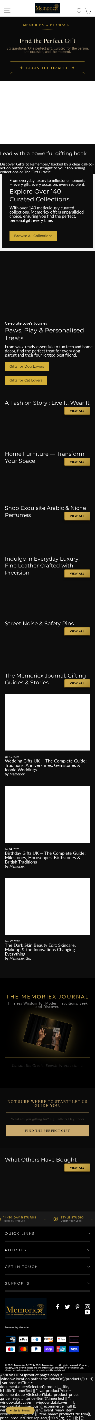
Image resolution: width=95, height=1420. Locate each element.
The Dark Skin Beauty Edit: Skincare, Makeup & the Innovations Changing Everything (40, 949)
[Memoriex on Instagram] (87, 1306)
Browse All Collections (33, 236)
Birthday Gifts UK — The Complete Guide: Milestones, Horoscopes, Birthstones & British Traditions (45, 857)
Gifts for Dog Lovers (27, 366)
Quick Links (20, 1233)
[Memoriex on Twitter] (67, 1306)
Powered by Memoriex (17, 1327)
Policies (15, 1250)
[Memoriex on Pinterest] (77, 1306)
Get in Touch (21, 1267)
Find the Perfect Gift (47, 1130)
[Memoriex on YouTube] (87, 1312)
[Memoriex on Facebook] (57, 1306)
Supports (17, 1283)
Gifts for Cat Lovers (26, 380)
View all (77, 410)
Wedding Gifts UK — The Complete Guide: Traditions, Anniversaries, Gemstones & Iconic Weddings (46, 765)
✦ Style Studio (20, 1410)
